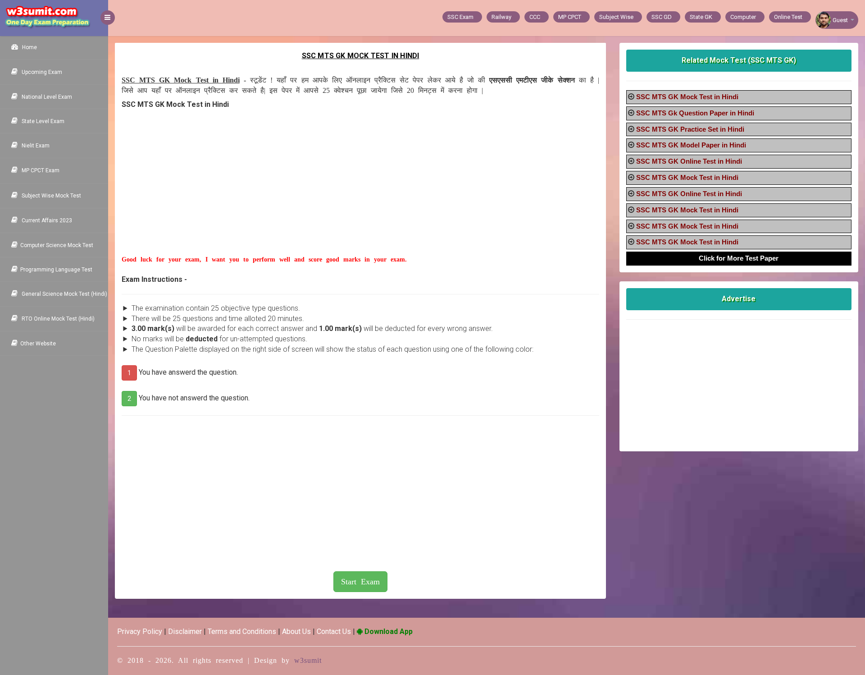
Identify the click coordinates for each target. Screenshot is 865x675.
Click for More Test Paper (738, 258)
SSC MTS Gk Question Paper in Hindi (695, 113)
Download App (388, 631)
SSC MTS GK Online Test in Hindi (689, 161)
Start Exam (360, 581)
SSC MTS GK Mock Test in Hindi (687, 97)
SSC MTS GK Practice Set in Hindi (690, 129)
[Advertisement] (360, 192)
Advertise (739, 298)
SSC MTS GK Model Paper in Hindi (691, 145)
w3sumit (308, 660)
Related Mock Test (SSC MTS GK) (739, 60)
